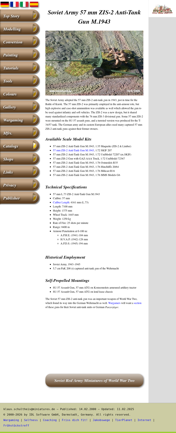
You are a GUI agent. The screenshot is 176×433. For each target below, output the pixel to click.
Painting (10, 55)
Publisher (11, 198)
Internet (144, 420)
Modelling (12, 29)
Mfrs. (7, 133)
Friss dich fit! (75, 420)
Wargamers (114, 303)
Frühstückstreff (16, 425)
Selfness (31, 420)
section (137, 303)
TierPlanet (123, 420)
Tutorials (11, 68)
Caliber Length (61, 202)
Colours (10, 94)
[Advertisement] (94, 336)
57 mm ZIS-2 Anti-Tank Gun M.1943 (73, 150)
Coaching (50, 420)
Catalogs (10, 146)
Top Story (11, 16)
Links (8, 172)
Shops (8, 159)
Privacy (9, 185)
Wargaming (13, 120)
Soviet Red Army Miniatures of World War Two (94, 380)
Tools (7, 81)
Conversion (13, 42)
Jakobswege (101, 420)
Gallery (9, 107)
